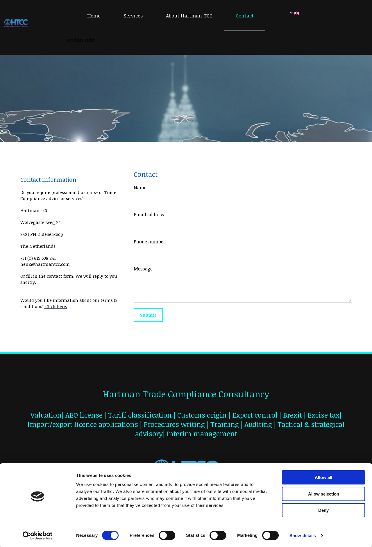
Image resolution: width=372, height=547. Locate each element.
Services (133, 15)
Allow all (323, 477)
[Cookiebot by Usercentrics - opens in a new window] (37, 535)
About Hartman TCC (189, 15)
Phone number (149, 242)
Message (143, 269)
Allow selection (323, 493)
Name (140, 188)
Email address (149, 215)
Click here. (55, 306)
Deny (323, 510)
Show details (302, 535)
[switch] (167, 535)
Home (94, 15)
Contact (245, 15)
